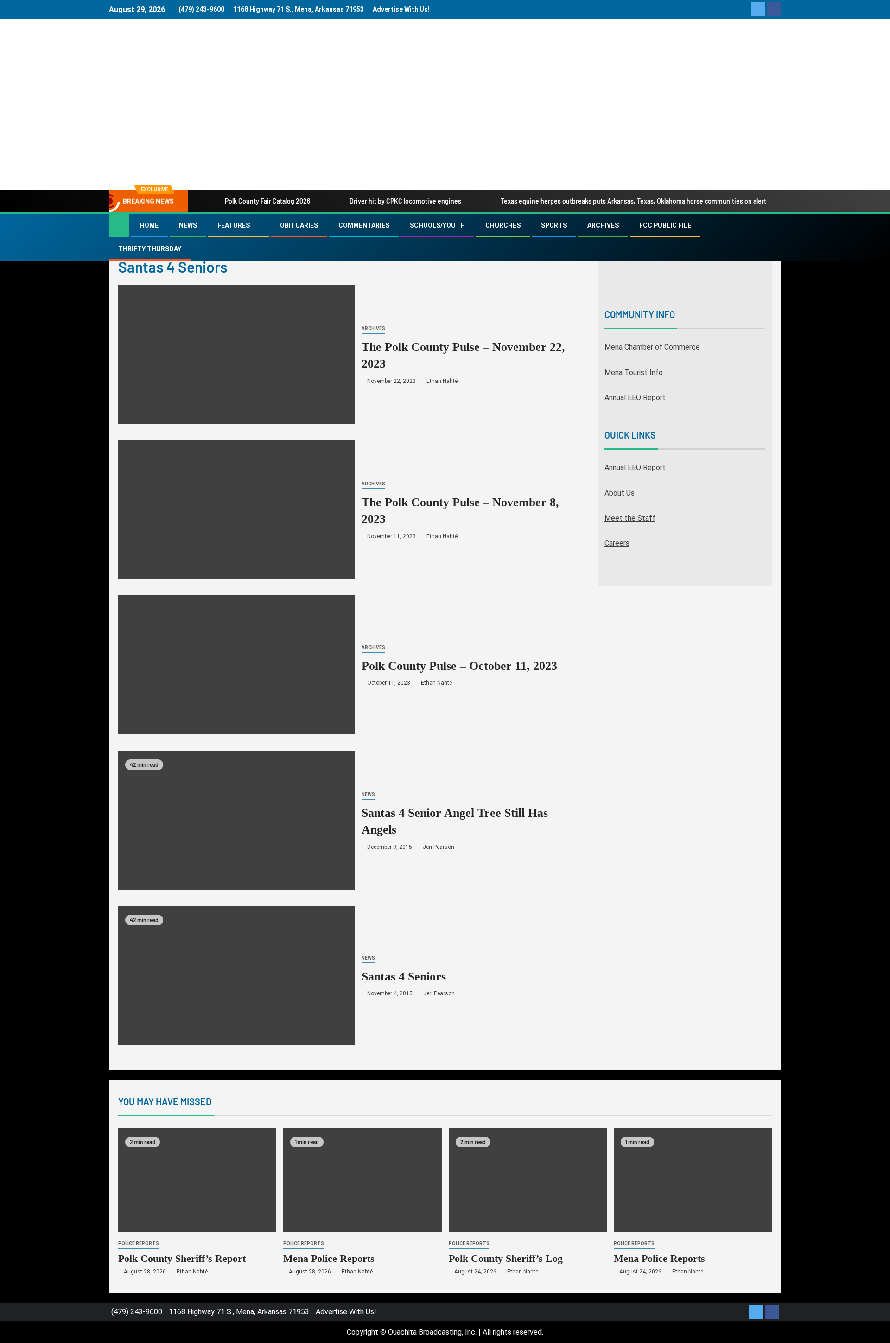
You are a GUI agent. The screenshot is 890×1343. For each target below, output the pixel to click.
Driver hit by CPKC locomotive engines (405, 201)
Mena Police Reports (329, 1258)
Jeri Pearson (438, 847)
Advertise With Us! (401, 9)
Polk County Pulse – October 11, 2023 (459, 666)
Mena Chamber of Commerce (652, 347)
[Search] (773, 237)
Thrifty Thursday (149, 249)
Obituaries (299, 225)
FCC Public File (665, 225)
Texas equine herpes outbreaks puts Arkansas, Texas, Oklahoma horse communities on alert (633, 201)
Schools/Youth (437, 225)
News (188, 225)
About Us (619, 493)
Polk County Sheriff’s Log (506, 1258)
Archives (603, 225)
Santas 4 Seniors (404, 976)
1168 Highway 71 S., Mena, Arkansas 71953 (298, 9)
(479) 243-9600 (201, 9)
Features (233, 225)
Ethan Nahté (442, 381)
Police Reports (138, 1243)
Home (149, 225)
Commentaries (363, 225)
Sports (554, 225)
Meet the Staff (629, 518)
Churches (503, 225)
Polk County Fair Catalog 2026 (267, 201)
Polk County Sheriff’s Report (182, 1258)
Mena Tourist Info (633, 372)
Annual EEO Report (635, 397)
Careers (616, 543)
